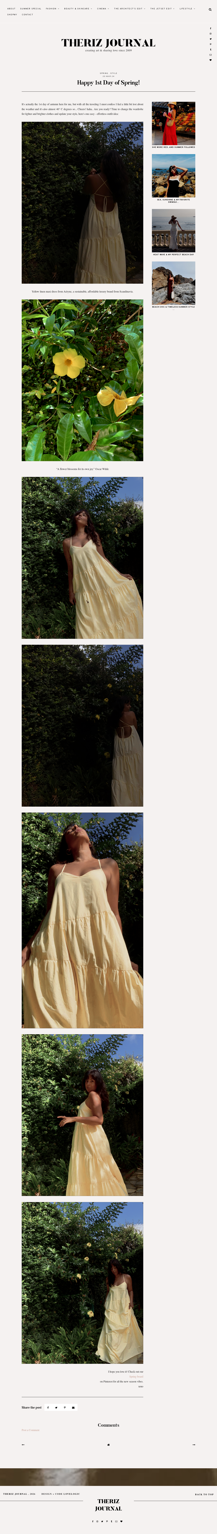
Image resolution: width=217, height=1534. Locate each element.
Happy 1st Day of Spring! (108, 83)
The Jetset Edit (161, 9)
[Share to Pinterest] (65, 1407)
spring (104, 73)
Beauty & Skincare (76, 9)
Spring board (136, 1376)
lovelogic (72, 1493)
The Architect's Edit (128, 9)
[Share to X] (56, 1407)
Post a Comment (30, 1430)
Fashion (51, 9)
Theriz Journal (108, 43)
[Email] (73, 1407)
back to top (204, 1494)
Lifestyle (186, 9)
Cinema (101, 9)
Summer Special (30, 9)
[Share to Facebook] (48, 1407)
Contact (27, 15)
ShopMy (12, 15)
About (11, 9)
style (113, 73)
